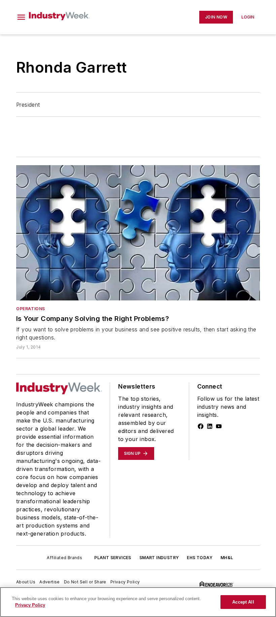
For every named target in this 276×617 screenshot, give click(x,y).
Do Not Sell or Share (85, 581)
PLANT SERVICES (112, 557)
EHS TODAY (199, 557)
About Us (25, 581)
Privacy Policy (125, 581)
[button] (21, 17)
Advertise (49, 581)
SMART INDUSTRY (159, 557)
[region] (138, 602)
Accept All (243, 602)
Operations (30, 308)
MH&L (226, 557)
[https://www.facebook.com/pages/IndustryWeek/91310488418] (200, 426)
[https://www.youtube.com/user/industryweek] (218, 426)
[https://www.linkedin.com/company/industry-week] (209, 426)
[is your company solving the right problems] (138, 232)
